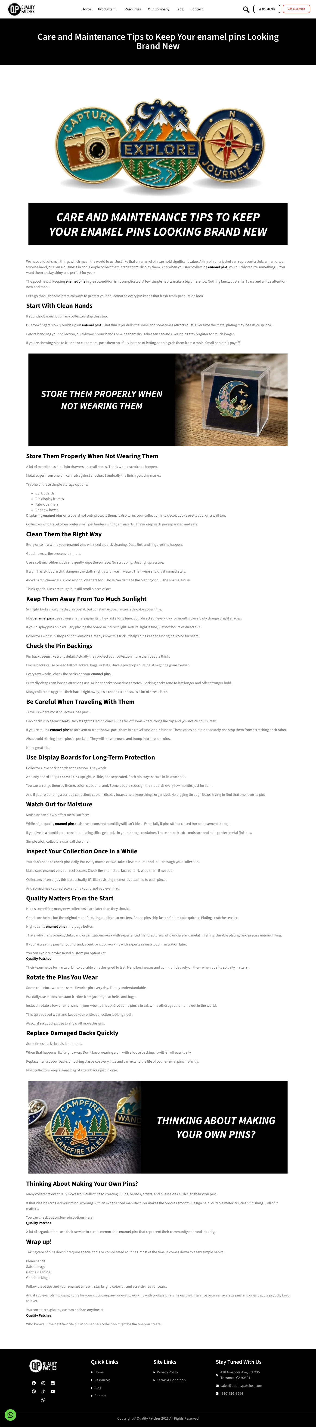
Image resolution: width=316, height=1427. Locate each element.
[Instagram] (43, 1383)
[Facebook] (34, 1383)
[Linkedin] (53, 1383)
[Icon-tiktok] (43, 1391)
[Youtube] (53, 1391)
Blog (180, 9)
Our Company (159, 9)
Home (86, 9)
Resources (133, 9)
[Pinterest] (34, 1391)
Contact (196, 9)
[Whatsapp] (43, 1400)
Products (105, 9)
